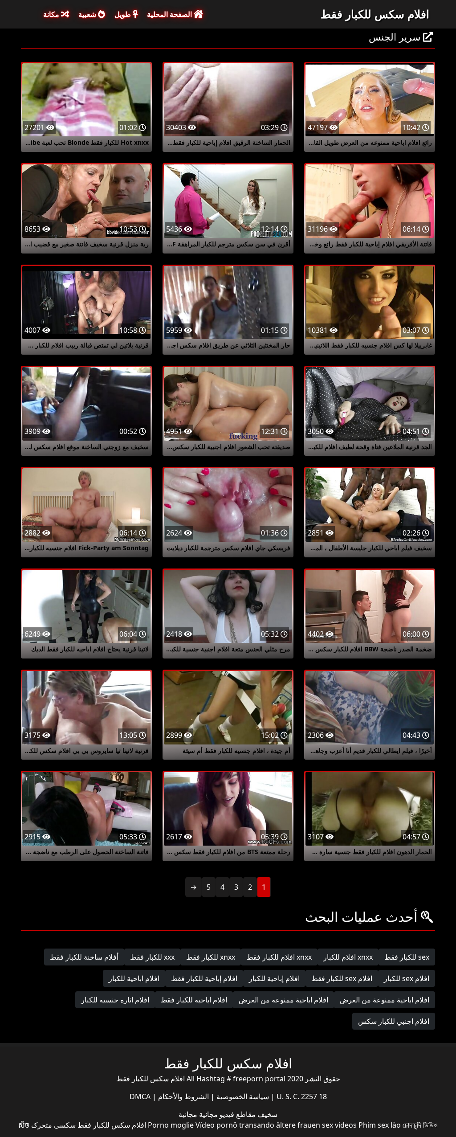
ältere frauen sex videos (316, 1125)
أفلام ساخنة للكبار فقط (84, 957)
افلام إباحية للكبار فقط (204, 978)
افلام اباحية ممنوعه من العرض (283, 1000)
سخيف (266, 1114)
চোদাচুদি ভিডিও (420, 1125)
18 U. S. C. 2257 (301, 1096)
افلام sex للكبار (406, 978)
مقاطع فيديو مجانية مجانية (217, 1114)
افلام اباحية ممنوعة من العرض (384, 1000)
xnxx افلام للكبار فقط (279, 957)
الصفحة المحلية (170, 14)
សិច (23, 1125)
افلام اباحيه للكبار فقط (194, 1000)
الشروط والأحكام (182, 1096)
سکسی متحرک (53, 1125)
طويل (123, 14)
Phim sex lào (379, 1125)
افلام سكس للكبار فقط (375, 13)
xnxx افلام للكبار (348, 957)
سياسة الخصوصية (242, 1096)
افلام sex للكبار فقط (341, 978)
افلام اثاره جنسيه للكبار (115, 1000)
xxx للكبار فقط (152, 957)
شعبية (88, 14)
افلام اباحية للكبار (134, 978)
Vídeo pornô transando (234, 1125)
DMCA (140, 1096)
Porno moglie (171, 1125)
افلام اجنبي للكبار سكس (393, 1021)
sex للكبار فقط (406, 957)
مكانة (52, 14)
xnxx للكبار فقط (210, 957)
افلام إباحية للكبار (274, 978)
